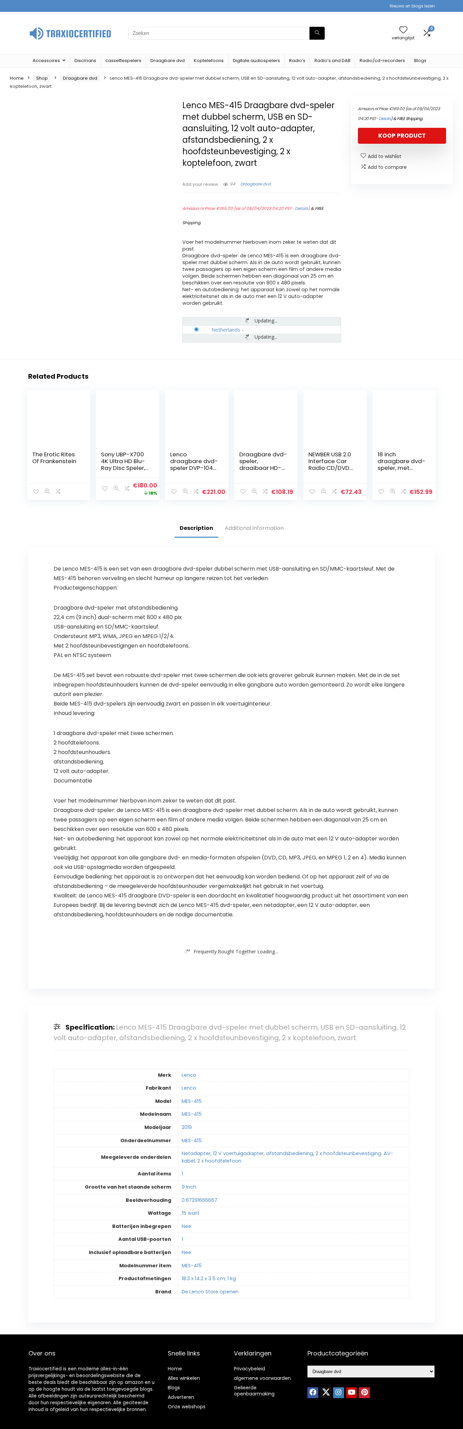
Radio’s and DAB (332, 60)
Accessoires (46, 60)
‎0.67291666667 (199, 1200)
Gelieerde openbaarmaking (254, 1390)
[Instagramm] (338, 1392)
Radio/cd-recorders (382, 60)
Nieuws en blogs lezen (412, 6)
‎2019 (187, 1127)
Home (17, 78)
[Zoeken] (317, 33)
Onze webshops (186, 1406)
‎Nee (186, 1226)
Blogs (420, 60)
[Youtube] (351, 1392)
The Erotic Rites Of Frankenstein (54, 457)
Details (301, 208)
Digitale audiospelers (256, 60)
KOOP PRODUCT (402, 136)
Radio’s (297, 60)
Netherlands (226, 329)
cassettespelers (123, 60)
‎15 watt (190, 1213)
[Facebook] (312, 1392)
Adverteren (181, 1397)
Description (196, 528)
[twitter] (325, 1392)
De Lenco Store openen (210, 1291)
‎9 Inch (189, 1187)
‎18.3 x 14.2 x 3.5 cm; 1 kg (209, 1278)
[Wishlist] (403, 30)
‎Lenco (189, 1075)
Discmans (85, 60)
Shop (42, 78)
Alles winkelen (184, 1378)
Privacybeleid (249, 1368)
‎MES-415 (192, 1101)
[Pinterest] (364, 1392)
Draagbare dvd (167, 60)
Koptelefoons (209, 60)
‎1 (182, 1173)
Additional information (254, 528)
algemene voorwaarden (262, 1378)
